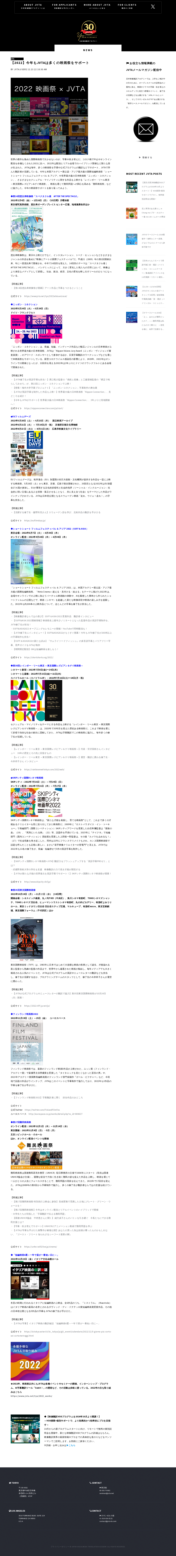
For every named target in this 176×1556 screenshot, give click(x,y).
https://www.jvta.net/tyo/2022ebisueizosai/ (45, 296)
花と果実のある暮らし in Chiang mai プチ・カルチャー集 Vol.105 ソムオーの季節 (153, 212)
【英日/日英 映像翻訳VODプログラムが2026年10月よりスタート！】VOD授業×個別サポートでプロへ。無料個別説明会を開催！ (153, 190)
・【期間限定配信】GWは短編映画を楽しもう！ (35, 649)
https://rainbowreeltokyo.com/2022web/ (44, 769)
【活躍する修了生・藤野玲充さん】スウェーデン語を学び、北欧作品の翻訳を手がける (56, 512)
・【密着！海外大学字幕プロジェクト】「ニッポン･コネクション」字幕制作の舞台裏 (54, 387)
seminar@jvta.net (106, 1493)
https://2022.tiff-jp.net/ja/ (37, 1005)
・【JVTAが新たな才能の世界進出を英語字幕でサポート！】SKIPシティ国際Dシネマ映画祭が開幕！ (61, 873)
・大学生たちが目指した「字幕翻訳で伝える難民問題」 (39, 1213)
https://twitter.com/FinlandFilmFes (42, 1109)
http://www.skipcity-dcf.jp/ (37, 881)
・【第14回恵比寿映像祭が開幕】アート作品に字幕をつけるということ (47, 288)
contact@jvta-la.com (107, 1521)
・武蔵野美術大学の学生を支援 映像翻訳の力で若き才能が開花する (45, 869)
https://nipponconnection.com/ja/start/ (43, 408)
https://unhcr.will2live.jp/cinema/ (40, 1246)
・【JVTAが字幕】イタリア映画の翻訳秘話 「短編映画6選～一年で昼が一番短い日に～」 (55, 1323)
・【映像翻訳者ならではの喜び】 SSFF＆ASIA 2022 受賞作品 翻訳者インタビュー (52, 616)
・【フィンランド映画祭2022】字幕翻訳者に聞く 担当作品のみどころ (47, 1097)
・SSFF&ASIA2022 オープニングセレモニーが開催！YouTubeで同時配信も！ (49, 628)
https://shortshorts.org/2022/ (38, 657)
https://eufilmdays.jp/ (35, 520)
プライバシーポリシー (60, 1546)
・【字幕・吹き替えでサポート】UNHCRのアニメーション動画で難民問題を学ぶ (51, 1226)
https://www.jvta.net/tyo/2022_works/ (31, 1396)
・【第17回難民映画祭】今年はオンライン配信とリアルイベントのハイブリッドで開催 (56, 1209)
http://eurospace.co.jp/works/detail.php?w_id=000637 (55, 1114)
